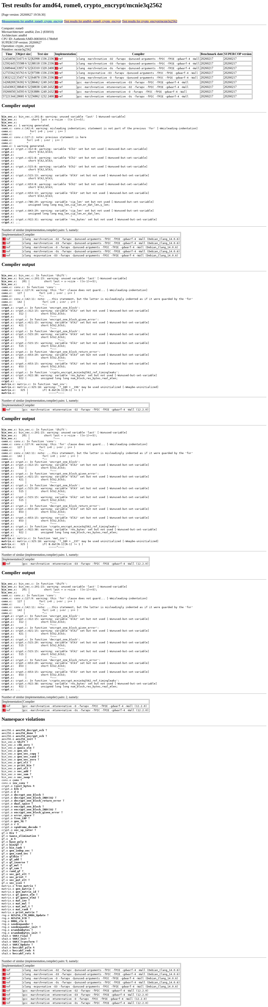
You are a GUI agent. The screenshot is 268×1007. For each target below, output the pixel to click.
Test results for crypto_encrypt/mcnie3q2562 (149, 21)
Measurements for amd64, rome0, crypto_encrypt (32, 21)
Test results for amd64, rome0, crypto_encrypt (92, 21)
